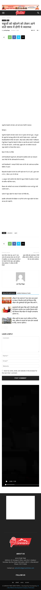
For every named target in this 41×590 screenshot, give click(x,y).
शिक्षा (8, 20)
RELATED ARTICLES (9, 293)
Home (3, 17)
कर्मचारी (17, 582)
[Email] (23, 37)
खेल (13, 582)
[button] (3, 12)
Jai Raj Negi (7, 30)
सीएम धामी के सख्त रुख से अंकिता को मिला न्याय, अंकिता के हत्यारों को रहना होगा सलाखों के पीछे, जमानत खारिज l (25, 320)
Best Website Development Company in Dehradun (21, 587)
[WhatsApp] (10, 37)
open (15, 233)
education (9, 233)
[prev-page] (3, 327)
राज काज (9, 17)
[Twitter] (18, 37)
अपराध (21, 582)
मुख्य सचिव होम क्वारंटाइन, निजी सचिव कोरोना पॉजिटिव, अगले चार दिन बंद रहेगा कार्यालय (30, 257)
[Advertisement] (20, 110)
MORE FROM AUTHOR (24, 293)
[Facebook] (14, 37)
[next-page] (6, 327)
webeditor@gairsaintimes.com (24, 568)
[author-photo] (20, 281)
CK (38, 586)
